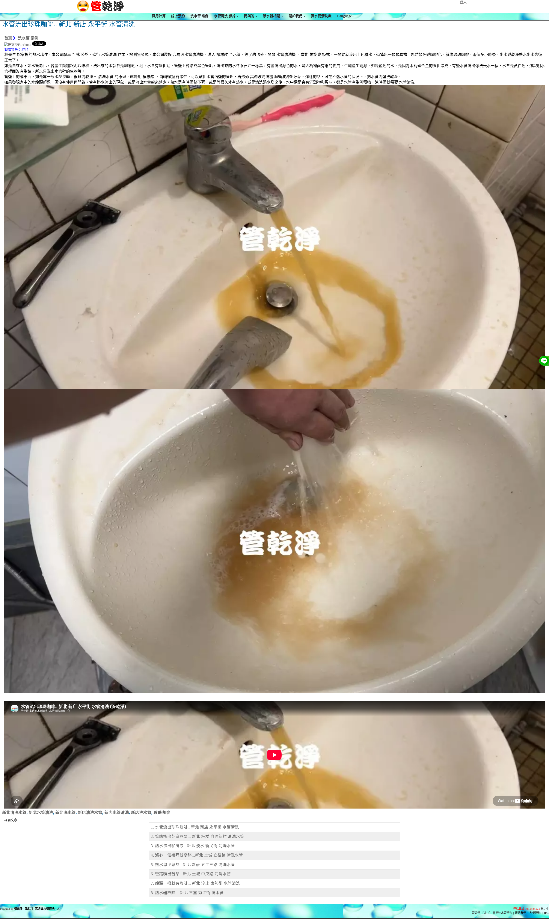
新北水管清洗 (41, 812)
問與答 (249, 16)
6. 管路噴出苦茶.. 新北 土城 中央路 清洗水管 (191, 874)
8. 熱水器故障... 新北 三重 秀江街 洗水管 (187, 892)
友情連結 (535, 912)
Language (344, 16)
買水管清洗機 (321, 16)
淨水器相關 (272, 16)
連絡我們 (520, 912)
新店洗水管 (141, 812)
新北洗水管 (65, 812)
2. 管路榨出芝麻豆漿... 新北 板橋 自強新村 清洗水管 (197, 836)
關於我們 (296, 16)
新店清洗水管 (90, 812)
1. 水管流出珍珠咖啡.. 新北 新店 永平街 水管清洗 (195, 827)
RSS (546, 912)
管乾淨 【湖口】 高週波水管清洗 (34, 908)
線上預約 (178, 16)
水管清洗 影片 (225, 16)
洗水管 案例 (199, 16)
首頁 (8, 38)
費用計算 (159, 16)
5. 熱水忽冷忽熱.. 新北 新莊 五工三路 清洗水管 (193, 864)
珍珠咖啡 (162, 812)
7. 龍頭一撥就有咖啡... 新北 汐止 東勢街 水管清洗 (195, 883)
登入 (463, 2)
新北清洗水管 (14, 812)
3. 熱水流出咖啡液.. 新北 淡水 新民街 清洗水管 (193, 846)
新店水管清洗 (116, 812)
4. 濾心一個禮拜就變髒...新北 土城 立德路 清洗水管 (197, 855)
